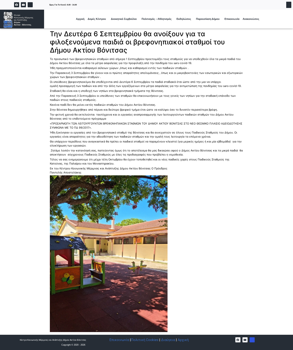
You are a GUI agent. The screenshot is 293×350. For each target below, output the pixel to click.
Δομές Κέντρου (97, 18)
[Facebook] (16, 4)
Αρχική (80, 18)
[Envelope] (30, 4)
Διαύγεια (168, 340)
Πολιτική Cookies (144, 340)
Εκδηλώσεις (184, 18)
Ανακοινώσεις (251, 18)
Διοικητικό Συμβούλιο (124, 18)
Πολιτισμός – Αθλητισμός (157, 18)
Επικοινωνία (231, 18)
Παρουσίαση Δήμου (208, 18)
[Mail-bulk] (252, 339)
